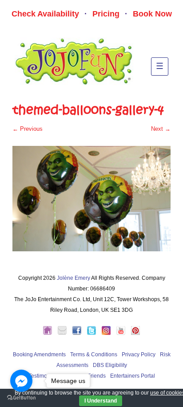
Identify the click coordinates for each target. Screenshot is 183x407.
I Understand (100, 401)
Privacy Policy (138, 354)
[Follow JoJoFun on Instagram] (108, 333)
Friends (97, 376)
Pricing (105, 13)
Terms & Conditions (93, 354)
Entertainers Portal (132, 376)
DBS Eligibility (110, 365)
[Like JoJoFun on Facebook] (79, 333)
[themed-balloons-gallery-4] (91, 198)
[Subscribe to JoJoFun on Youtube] (123, 333)
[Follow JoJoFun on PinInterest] (135, 333)
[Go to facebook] (21, 381)
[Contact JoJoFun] (64, 333)
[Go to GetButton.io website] (21, 398)
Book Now (152, 13)
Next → (161, 128)
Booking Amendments (39, 354)
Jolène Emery (73, 278)
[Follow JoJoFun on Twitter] (93, 333)
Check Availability (45, 13)
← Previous (27, 128)
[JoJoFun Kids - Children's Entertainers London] (49, 333)
